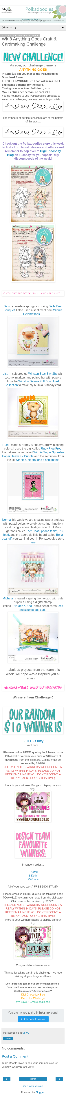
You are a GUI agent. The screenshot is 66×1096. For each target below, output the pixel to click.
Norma (6, 519)
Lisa (5, 373)
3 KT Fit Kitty (33, 741)
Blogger (40, 1092)
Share (8, 1038)
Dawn (7, 306)
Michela (8, 598)
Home (33, 1079)
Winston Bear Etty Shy (42, 373)
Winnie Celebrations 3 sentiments (37, 459)
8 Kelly (33, 875)
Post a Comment (15, 1056)
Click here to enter (33, 1019)
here (33, 542)
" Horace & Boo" (22, 605)
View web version (33, 1085)
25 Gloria (33, 879)
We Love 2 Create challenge (33, 1001)
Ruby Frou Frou (51, 448)
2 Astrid (33, 871)
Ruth (5, 444)
